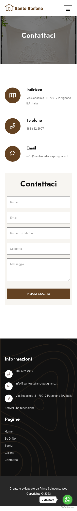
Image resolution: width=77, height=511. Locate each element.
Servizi (9, 445)
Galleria (9, 453)
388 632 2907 (35, 128)
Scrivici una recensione (20, 408)
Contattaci (11, 460)
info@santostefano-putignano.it (47, 156)
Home (9, 431)
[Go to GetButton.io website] (67, 507)
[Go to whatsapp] (67, 500)
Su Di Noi (10, 438)
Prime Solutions (50, 488)
